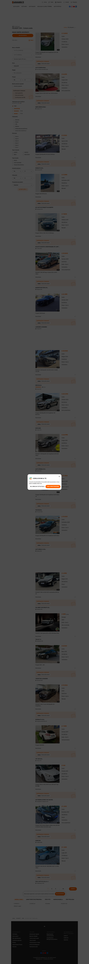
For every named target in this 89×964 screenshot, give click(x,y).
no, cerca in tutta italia (37, 486)
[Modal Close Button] (59, 476)
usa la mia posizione (53, 486)
